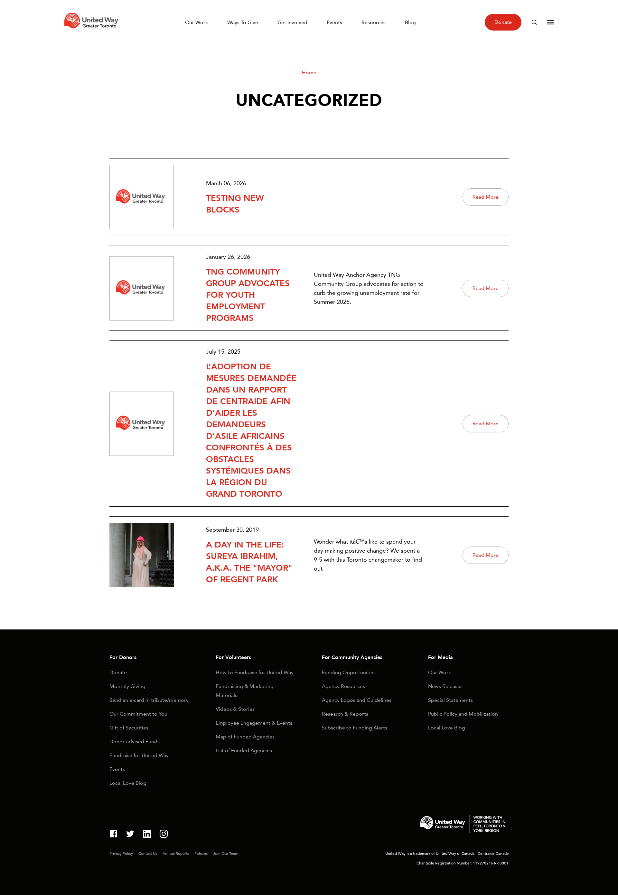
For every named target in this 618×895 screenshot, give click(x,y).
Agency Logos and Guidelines (356, 700)
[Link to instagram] (164, 835)
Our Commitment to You (138, 714)
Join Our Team (225, 853)
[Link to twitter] (130, 835)
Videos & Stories (235, 709)
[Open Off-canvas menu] (550, 22)
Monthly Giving (127, 686)
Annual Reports (176, 853)
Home (309, 72)
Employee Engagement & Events (254, 723)
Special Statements (450, 700)
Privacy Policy (121, 853)
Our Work (196, 22)
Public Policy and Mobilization (463, 714)
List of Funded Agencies (244, 750)
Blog (410, 22)
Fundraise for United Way (139, 755)
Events (334, 22)
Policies (201, 853)
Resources (373, 22)
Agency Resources (343, 686)
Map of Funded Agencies (245, 737)
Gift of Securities (128, 728)
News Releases (445, 686)
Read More (486, 197)
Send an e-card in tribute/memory (149, 700)
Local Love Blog (127, 783)
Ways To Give (242, 22)
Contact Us (147, 853)
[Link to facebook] (113, 835)
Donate (503, 22)
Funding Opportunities (349, 672)
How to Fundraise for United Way (255, 672)
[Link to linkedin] (147, 835)
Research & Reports (345, 714)
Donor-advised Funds (134, 741)
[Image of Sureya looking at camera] (141, 555)
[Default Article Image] (141, 197)
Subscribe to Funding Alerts (354, 728)
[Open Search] (534, 22)
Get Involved (292, 22)
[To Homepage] (92, 30)
